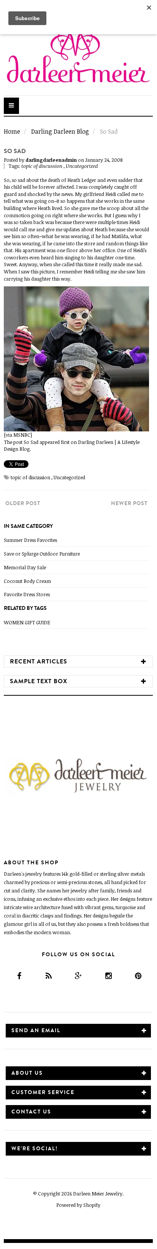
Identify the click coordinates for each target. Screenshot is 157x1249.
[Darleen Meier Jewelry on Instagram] (108, 975)
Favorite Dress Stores (27, 594)
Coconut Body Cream (27, 581)
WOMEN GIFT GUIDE (27, 622)
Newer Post (129, 503)
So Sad (31, 442)
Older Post (22, 503)
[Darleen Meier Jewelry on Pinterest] (137, 975)
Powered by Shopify (78, 1205)
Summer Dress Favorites (30, 540)
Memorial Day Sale (25, 567)
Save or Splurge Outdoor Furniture (42, 553)
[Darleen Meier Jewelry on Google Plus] (78, 975)
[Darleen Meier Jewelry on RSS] (48, 975)
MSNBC (21, 434)
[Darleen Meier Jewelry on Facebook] (18, 975)
